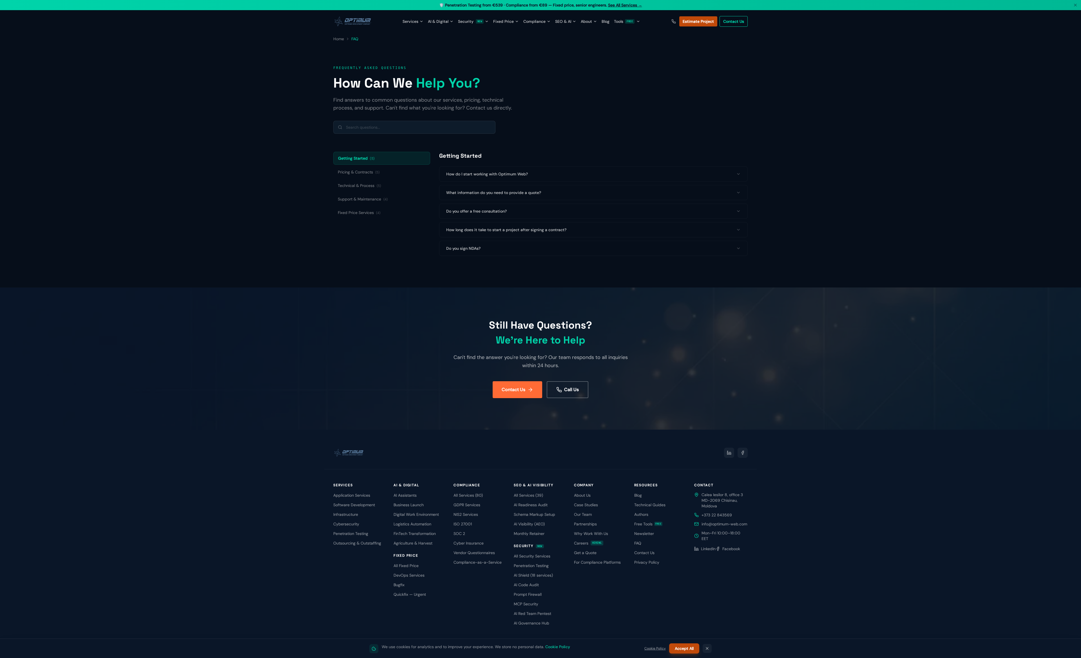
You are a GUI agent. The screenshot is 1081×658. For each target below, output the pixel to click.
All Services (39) (528, 495)
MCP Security (526, 603)
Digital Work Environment (416, 514)
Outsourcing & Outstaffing (357, 543)
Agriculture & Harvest (413, 543)
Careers (588, 543)
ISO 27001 (463, 524)
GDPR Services (467, 504)
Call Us (571, 389)
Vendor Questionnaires (474, 552)
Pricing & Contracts (358, 172)
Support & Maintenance (363, 199)
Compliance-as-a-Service (478, 562)
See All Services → (625, 5)
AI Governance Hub (531, 623)
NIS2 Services (466, 514)
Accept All (684, 648)
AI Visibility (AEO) (529, 524)
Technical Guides (649, 504)
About (586, 21)
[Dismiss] (707, 648)
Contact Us (733, 21)
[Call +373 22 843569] (673, 21)
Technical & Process (359, 185)
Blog (605, 21)
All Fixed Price (406, 565)
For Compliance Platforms (597, 562)
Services (410, 21)
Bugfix (399, 584)
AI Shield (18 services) (533, 575)
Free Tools (648, 524)
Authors (641, 514)
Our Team (583, 514)
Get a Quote (585, 552)
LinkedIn (708, 548)
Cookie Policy (557, 646)
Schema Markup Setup (534, 514)
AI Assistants (405, 495)
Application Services (351, 495)
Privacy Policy (646, 562)
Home (338, 38)
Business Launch (409, 504)
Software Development (354, 504)
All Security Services (532, 556)
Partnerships (585, 524)
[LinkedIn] (729, 453)
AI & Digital (438, 21)
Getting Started (356, 158)
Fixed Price (503, 21)
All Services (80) (468, 495)
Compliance (534, 21)
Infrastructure (345, 514)
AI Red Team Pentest (532, 613)
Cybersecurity (346, 524)
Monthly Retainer (529, 533)
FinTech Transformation (415, 533)
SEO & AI (563, 21)
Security (470, 21)
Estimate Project (698, 21)
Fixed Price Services (359, 212)
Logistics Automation (412, 524)
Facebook (731, 548)
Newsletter (644, 533)
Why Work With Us (591, 533)
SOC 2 (459, 533)
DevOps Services (409, 575)
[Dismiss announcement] (1075, 5)
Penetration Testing (350, 533)
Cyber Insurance (469, 543)
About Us (582, 495)
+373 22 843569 (717, 515)
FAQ (637, 543)
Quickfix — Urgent (410, 594)
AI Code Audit (526, 584)
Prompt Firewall (528, 594)
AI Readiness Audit (531, 504)
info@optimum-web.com (724, 524)
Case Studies (586, 504)
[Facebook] (743, 453)
